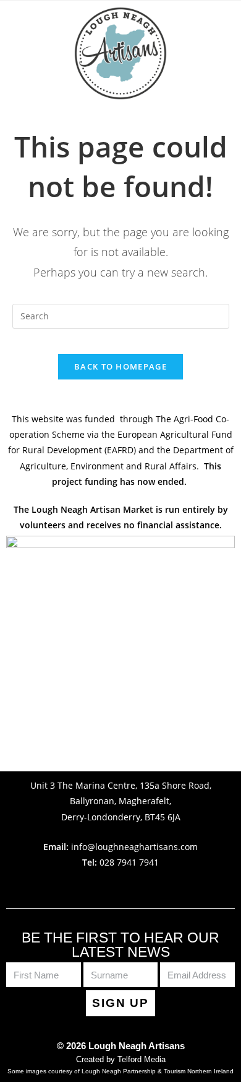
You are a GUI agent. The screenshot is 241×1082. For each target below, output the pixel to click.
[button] (120, 116)
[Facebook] (106, 886)
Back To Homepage (120, 366)
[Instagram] (135, 886)
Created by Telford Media (121, 1059)
